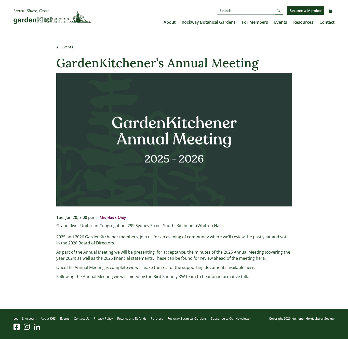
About (170, 22)
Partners (157, 318)
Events (280, 22)
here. (261, 258)
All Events (64, 47)
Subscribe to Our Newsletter (231, 318)
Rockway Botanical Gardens (209, 22)
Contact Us (81, 318)
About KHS (48, 318)
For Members (255, 22)
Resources (303, 22)
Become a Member (305, 10)
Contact (326, 22)
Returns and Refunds (131, 318)
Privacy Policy (103, 318)
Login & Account (25, 318)
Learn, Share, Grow (31, 10)
